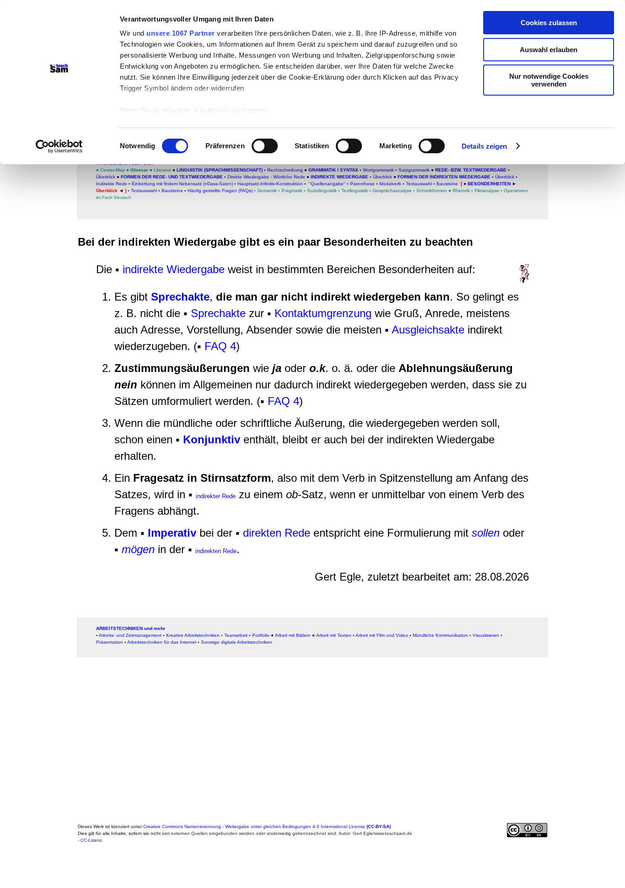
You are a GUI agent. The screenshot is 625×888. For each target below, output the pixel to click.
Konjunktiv (211, 439)
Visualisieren (486, 635)
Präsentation (109, 642)
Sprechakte (180, 297)
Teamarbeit (236, 635)
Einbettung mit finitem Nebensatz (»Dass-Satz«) (182, 183)
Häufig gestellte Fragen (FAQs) (220, 190)
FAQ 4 (220, 346)
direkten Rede (276, 533)
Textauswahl (419, 183)
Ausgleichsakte (428, 329)
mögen (138, 549)
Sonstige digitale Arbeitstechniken (236, 642)
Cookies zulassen (549, 23)
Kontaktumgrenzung (323, 313)
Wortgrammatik (378, 169)
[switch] (265, 146)
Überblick (105, 176)
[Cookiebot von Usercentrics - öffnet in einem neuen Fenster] (59, 146)
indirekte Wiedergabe (174, 269)
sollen (486, 533)
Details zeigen (484, 146)
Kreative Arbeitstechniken (193, 635)
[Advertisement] (45, 431)
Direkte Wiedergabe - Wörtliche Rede (267, 176)
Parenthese (362, 183)
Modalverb (390, 183)
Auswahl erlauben (548, 50)
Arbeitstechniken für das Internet (161, 642)
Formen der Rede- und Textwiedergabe (171, 176)
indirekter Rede (216, 496)
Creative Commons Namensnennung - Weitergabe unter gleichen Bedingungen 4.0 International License (267, 826)
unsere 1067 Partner (180, 33)
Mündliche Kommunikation (440, 635)
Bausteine (447, 183)
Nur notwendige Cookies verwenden (548, 80)
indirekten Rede (216, 551)
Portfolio (260, 635)
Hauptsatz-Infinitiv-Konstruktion (270, 183)
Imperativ (172, 533)
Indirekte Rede (111, 183)
